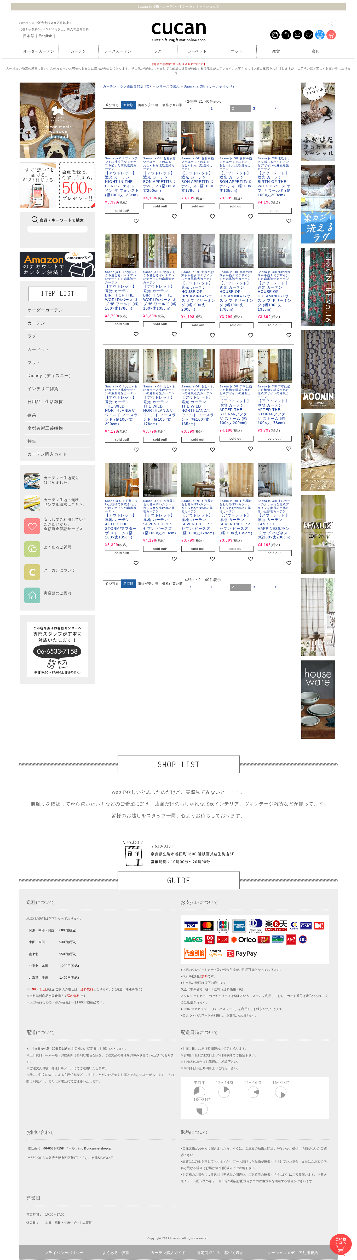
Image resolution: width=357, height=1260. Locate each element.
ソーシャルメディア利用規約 (292, 1253)
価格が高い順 (172, 105)
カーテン (78, 51)
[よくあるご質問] (55, 553)
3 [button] (254, 108)
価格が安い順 (148, 105)
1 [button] (212, 108)
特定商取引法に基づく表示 (220, 1253)
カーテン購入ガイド (168, 1253)
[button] (198, 108)
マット (237, 51)
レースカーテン (118, 51)
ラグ (158, 51)
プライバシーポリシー (64, 1253)
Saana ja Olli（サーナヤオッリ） (210, 86)
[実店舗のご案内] (55, 599)
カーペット (197, 51)
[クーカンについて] (55, 576)
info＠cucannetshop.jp (94, 1148)
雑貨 (276, 51)
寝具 (316, 51)
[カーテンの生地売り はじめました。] (55, 487)
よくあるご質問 (116, 1253)
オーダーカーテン (39, 51)
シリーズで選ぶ (168, 86)
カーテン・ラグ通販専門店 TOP (127, 86)
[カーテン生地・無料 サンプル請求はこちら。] (55, 509)
